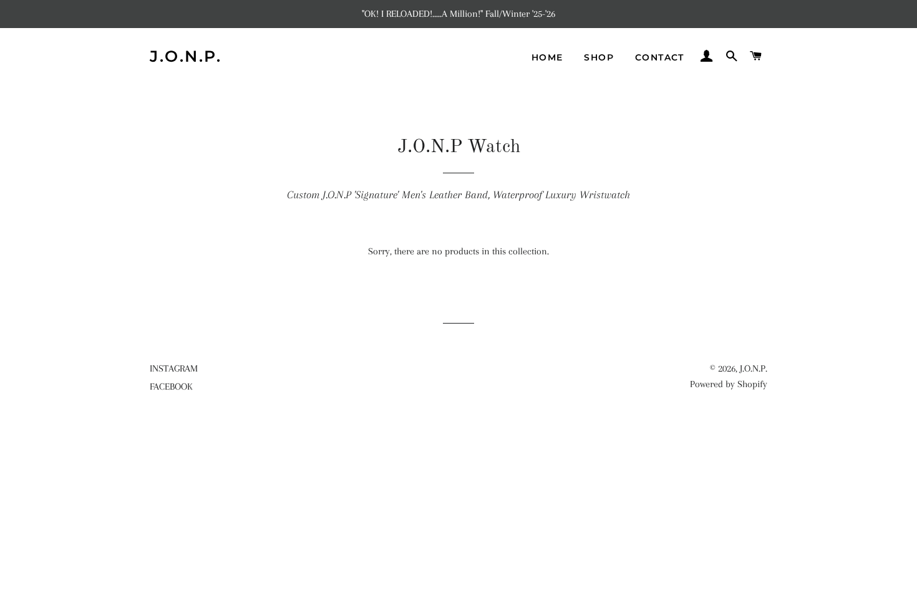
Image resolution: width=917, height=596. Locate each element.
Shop (599, 57)
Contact (659, 57)
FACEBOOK (171, 386)
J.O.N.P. (185, 56)
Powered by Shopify (728, 384)
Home (547, 57)
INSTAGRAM (174, 368)
